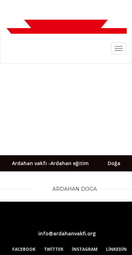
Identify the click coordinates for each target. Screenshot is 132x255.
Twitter (53, 249)
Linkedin (116, 249)
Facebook (24, 249)
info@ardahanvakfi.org (67, 233)
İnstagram (85, 249)
